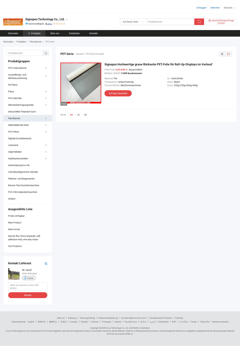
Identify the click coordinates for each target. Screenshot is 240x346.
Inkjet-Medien (15, 151)
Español (84, 321)
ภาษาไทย (183, 321)
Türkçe (194, 321)
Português (106, 321)
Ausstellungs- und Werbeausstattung (17, 76)
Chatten (30, 278)
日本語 (63, 321)
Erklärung (72, 318)
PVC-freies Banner (17, 67)
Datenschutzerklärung (108, 318)
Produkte (35, 33)
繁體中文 (53, 321)
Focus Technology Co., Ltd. (117, 328)
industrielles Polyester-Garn (22, 111)
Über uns (54, 33)
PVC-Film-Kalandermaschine (22, 192)
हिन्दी (174, 321)
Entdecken (74, 33)
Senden (28, 295)
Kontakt (93, 33)
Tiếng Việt (204, 321)
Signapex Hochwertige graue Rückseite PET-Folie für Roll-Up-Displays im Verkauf (158, 64)
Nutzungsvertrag (87, 318)
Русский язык (131, 321)
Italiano (118, 321)
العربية (152, 321)
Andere (11, 198)
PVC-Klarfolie (15, 98)
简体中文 (42, 321)
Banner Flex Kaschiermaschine (23, 185)
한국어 (143, 321)
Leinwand (13, 145)
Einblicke (179, 318)
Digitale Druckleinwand (19, 138)
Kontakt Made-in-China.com (133, 318)
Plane (11, 91)
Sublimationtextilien (18, 158)
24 (71, 114)
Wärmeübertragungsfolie (20, 104)
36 (78, 114)
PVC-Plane (13, 131)
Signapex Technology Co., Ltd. (45, 19)
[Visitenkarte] (46, 263)
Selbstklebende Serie (18, 125)
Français (73, 321)
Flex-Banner (14, 118)
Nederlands (164, 321)
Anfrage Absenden (118, 93)
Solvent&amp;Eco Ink (19, 165)
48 (85, 114)
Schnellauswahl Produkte (160, 318)
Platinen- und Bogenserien (21, 178)
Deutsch (95, 321)
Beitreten (215, 7)
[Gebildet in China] (24, 6)
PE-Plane (12, 84)
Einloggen (202, 7)
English (31, 321)
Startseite (13, 33)
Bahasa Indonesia (220, 321)
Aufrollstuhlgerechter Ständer (23, 171)
